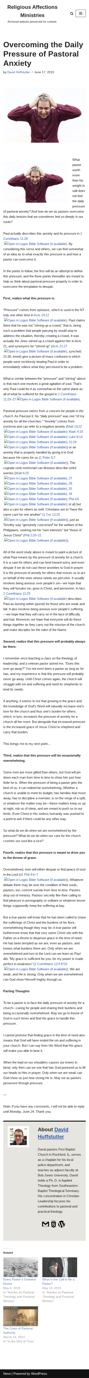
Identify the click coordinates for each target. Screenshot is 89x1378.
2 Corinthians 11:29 (16, 593)
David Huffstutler (18, 72)
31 (70, 488)
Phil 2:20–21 (32, 535)
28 (70, 483)
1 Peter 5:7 (47, 457)
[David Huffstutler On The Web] (53, 1226)
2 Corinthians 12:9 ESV (51, 964)
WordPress (39, 1373)
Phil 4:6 (74, 499)
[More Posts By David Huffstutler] (61, 1226)
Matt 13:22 (74, 426)
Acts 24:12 (41, 315)
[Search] (71, 13)
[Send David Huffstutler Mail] (45, 1226)
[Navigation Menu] (81, 13)
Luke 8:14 (76, 437)
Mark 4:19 (76, 431)
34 (70, 494)
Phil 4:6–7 (31, 874)
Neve (7, 1373)
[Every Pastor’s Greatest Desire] (20, 1267)
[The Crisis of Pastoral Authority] (20, 1316)
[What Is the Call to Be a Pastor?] (59, 1267)
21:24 (72, 442)
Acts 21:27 (59, 346)
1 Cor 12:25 (51, 514)
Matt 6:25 (22, 473)
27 (70, 478)
